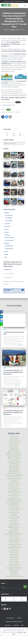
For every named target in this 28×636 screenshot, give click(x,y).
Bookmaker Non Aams (14, 473)
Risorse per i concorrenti (19, 1)
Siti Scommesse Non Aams (14, 488)
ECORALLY (6, 213)
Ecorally (6, 112)
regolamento (11, 112)
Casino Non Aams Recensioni (14, 509)
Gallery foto (12, 1)
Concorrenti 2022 (9, 237)
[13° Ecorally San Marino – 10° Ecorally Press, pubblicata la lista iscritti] (14, 357)
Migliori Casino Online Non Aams (14, 453)
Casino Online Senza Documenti (14, 500)
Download (18, 102)
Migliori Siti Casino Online (14, 498)
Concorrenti (7, 235)
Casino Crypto (14, 514)
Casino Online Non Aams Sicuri (14, 502)
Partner (6, 251)
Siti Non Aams (14, 493)
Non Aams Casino (14, 440)
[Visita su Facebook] (10, 609)
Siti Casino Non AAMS (14, 539)
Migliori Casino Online (14, 467)
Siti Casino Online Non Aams (14, 441)
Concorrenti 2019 (9, 240)
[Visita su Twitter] (7, 609)
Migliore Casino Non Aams (14, 451)
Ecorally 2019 (9, 220)
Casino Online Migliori (14, 465)
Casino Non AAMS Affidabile (14, 544)
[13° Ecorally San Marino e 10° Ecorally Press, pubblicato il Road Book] (14, 397)
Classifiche (7, 243)
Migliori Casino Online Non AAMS (14, 567)
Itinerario (6, 229)
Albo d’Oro (7, 223)
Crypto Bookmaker (14, 487)
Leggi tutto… (20, 344)
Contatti (6, 254)
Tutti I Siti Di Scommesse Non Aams (14, 576)
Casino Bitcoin (14, 510)
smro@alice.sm (7, 269)
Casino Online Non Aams (14, 477)
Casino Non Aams (14, 436)
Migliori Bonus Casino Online (14, 461)
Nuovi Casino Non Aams (14, 517)
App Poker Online (14, 552)
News (8, 109)
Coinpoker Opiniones (14, 556)
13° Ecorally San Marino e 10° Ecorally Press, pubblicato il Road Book (13, 412)
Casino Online (14, 522)
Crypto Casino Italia (14, 497)
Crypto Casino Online (14, 520)
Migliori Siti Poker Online (14, 532)
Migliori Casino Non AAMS (14, 547)
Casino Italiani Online (14, 490)
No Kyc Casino (14, 549)
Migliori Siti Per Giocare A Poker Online (14, 534)
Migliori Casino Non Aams (14, 456)
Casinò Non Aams (14, 557)
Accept (20, 632)
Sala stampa (6, 1)
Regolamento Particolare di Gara (14, 621)
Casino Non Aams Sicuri (14, 505)
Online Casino (14, 519)
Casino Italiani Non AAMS (14, 541)
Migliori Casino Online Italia (14, 458)
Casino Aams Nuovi (14, 515)
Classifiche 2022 (9, 245)
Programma (7, 226)
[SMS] (1, 324)
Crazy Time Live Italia (14, 483)
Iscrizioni (6, 232)
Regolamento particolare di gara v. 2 (8, 102)
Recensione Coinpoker (14, 554)
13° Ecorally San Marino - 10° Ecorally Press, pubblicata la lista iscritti (13, 372)
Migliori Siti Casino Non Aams (14, 478)
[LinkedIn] (1, 316)
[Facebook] (1, 311)
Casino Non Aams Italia (14, 450)
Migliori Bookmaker (14, 504)
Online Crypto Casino (14, 507)
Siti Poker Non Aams (14, 535)
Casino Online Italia (14, 463)
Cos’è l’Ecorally (8, 215)
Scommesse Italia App (14, 482)
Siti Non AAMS (14, 529)
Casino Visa (14, 480)
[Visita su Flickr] (5, 609)
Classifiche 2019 (9, 248)
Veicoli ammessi (10, 618)
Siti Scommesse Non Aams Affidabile (14, 475)
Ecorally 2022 (9, 217)
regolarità (17, 112)
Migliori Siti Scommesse (14, 485)
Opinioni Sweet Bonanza (14, 495)
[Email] (1, 321)
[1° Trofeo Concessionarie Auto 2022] (14, 319)
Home (5, 257)
